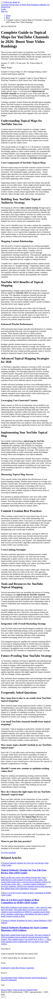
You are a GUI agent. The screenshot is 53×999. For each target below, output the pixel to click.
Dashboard (5, 968)
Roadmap (35, 5)
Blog (29, 5)
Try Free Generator (8, 852)
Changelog (30, 968)
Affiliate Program (24, 978)
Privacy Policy (6, 990)
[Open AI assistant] (2, 996)
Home (8, 15)
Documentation (7, 978)
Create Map (14, 968)
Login (3, 9)
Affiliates (42, 5)
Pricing (12, 5)
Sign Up (4, 11)
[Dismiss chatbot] (4, 996)
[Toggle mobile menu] (2, 2)
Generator (5, 5)
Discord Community (9, 980)
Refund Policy (32, 990)
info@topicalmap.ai (39, 978)
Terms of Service (19, 990)
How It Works (20, 5)
